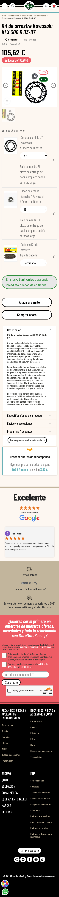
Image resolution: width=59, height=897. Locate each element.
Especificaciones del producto (24, 415)
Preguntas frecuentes (20, 431)
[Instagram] (17, 859)
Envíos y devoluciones (20, 423)
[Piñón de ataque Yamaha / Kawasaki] (10, 199)
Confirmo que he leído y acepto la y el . (28, 665)
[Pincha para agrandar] (7, 101)
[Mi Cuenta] (46, 6)
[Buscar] (12, 6)
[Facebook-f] (29, 859)
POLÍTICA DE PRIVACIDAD (29, 647)
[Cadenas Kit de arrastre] (10, 253)
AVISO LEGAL (46, 647)
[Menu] (4, 6)
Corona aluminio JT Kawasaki (32, 140)
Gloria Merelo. (17, 534)
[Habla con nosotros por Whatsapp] (5, 891)
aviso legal (26, 666)
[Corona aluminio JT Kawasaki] (10, 146)
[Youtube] (36, 859)
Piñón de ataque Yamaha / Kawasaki (32, 193)
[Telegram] (23, 859)
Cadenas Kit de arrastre (29, 247)
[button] (5, 85)
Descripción (14, 330)
